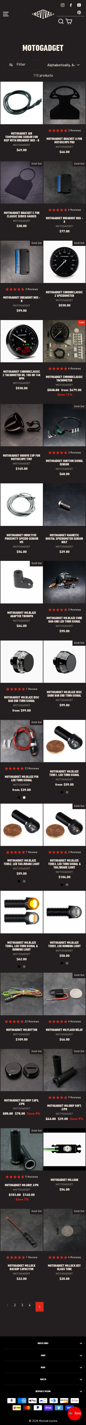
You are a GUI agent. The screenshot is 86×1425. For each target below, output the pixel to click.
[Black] (19, 797)
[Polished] (67, 792)
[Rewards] (74, 1413)
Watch (43, 1379)
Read (43, 1367)
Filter (20, 64)
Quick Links (43, 1343)
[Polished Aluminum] (24, 797)
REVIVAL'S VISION (43, 1391)
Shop (43, 1355)
